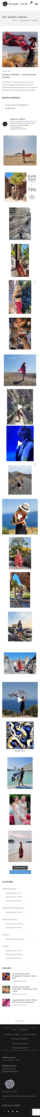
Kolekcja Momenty (9, 919)
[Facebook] (4, 1111)
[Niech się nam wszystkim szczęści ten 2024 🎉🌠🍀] (20, 590)
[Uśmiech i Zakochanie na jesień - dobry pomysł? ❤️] (20, 223)
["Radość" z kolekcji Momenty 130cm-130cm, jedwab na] (20, 553)
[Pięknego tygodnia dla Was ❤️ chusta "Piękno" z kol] (20, 846)
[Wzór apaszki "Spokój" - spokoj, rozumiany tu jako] (20, 736)
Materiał (5, 935)
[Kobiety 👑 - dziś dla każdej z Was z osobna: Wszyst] (20, 516)
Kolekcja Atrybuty (9, 889)
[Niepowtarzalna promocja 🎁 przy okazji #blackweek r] (20, 187)
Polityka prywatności (20, 1039)
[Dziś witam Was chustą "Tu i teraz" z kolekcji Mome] (20, 333)
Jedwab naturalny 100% (15, 939)
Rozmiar (5, 946)
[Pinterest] (8, 1111)
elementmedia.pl (29, 1096)
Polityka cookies (29, 1034)
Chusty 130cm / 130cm (14, 897)
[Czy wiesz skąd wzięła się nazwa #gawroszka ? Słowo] (20, 297)
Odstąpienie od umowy (20, 1048)
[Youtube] (17, 1111)
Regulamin (23, 1030)
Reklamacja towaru (20, 1043)
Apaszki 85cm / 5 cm (13, 893)
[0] (30, 4)
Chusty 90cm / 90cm (13, 901)
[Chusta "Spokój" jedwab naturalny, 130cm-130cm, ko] (20, 626)
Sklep (14, 1030)
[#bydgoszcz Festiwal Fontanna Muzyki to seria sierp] (20, 809)
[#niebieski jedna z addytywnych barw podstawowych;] (20, 773)
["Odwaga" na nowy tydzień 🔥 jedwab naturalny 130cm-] (20, 407)
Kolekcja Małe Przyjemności (13, 908)
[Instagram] (12, 1111)
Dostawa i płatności (12, 1034)
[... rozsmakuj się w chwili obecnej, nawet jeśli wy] (20, 480)
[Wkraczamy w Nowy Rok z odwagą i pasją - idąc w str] (20, 150)
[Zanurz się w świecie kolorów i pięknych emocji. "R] (20, 260)
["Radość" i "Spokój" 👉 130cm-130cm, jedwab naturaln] (20, 443)
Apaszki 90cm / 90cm (14, 912)
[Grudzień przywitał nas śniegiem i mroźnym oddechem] (20, 663)
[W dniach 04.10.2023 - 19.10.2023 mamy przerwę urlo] (20, 700)
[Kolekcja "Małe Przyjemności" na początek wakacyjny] (20, 370)
